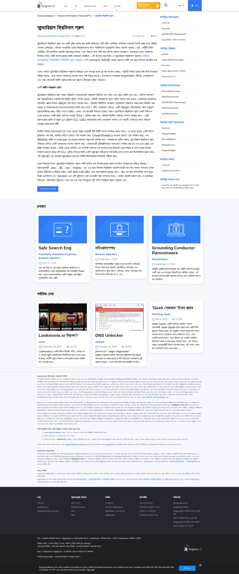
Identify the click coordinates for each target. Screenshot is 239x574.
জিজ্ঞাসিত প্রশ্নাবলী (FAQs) (153, 479)
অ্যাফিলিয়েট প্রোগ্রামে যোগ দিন (149, 507)
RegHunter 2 (42, 507)
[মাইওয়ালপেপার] (119, 229)
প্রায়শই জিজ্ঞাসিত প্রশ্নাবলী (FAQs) (153, 397)
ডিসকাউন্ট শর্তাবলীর (134, 410)
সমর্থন (105, 6)
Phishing (157, 314)
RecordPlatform (169, 139)
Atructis (165, 54)
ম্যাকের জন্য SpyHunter (114, 507)
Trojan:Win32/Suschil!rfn (173, 60)
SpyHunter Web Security (48, 511)
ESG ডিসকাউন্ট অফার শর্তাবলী (183, 526)
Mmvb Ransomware (171, 91)
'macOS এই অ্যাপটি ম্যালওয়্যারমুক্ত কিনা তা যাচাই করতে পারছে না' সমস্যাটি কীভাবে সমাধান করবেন (180, 186)
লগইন (196, 5)
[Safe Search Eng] (63, 229)
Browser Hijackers (49, 258)
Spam (167, 314)
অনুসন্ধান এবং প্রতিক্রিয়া (147, 511)
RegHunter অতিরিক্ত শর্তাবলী (130, 538)
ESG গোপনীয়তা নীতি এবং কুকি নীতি (185, 518)
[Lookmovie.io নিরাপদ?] (63, 317)
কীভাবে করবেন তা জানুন (184, 410)
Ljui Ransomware (169, 113)
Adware (99, 341)
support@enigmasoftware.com (77, 444)
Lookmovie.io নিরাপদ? (171, 170)
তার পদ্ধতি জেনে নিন (60, 482)
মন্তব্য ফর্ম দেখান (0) (48, 189)
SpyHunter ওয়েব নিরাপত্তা (115, 511)
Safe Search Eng (55, 248)
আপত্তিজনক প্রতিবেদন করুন (148, 515)
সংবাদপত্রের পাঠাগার (146, 503)
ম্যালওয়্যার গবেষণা (90, 6)
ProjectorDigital (168, 150)
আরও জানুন (90, 570)
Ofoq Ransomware (170, 97)
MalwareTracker (78, 507)
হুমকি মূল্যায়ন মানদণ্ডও (172, 479)
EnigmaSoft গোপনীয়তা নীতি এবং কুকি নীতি (186, 512)
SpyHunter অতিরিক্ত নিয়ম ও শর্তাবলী (104, 538)
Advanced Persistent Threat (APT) (74, 16)
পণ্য (75, 6)
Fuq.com (166, 28)
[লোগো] (46, 5)
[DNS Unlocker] (119, 317)
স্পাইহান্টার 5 (109, 503)
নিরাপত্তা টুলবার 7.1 (169, 76)
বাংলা (180, 5)
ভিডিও (73, 511)
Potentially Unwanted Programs (57, 254)
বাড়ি (65, 6)
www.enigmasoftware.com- (54, 432)
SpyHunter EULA (180, 503)
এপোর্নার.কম (166, 23)
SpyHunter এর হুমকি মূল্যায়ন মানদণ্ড (75, 538)
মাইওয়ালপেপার (105, 248)
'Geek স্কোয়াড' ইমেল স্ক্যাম (172, 307)
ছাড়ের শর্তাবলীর (41, 464)
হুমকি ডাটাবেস (75, 503)
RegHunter (110, 515)
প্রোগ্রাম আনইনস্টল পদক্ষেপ (51, 538)
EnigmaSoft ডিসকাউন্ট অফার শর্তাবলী (186, 522)
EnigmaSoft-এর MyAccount (116, 444)
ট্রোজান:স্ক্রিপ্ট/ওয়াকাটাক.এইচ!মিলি (174, 71)
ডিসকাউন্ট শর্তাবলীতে (109, 479)
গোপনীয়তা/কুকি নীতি (120, 410)
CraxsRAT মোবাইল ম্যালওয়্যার (173, 40)
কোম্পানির (117, 6)
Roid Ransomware (170, 108)
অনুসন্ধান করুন (166, 5)
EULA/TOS (179, 462)
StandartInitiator (169, 134)
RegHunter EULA (180, 507)
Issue (42, 341)
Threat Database (45, 16)
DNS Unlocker (109, 335)
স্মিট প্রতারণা (166, 65)
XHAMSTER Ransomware (174, 34)
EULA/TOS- (98, 410)
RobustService (168, 145)
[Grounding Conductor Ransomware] (176, 229)
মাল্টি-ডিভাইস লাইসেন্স (143, 5)
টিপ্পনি (73, 515)
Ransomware (159, 259)
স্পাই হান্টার (40, 503)
